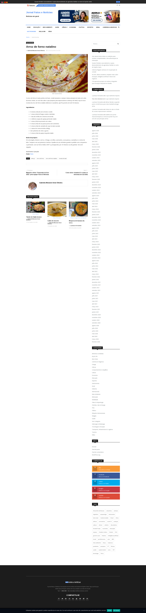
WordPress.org (96, 455)
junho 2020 (95, 331)
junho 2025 (95, 168)
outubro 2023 (95, 222)
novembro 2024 (96, 187)
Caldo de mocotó (53, 221)
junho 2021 (95, 298)
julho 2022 (95, 263)
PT (108, 546)
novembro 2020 (96, 317)
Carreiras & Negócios (110, 27)
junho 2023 (95, 233)
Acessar (94, 447)
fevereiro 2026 (96, 147)
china (117, 518)
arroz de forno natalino (51, 158)
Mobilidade (95, 399)
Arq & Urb (42, 31)
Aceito (109, 610)
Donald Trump (96, 528)
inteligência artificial (113, 535)
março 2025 (95, 176)
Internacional (95, 391)
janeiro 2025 (95, 182)
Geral (98, 27)
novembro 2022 (96, 252)
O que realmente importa (112, 95)
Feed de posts (96, 449)
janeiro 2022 (95, 279)
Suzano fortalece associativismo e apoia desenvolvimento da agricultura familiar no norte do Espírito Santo (43, 1)
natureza (110, 543)
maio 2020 (95, 333)
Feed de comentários (98, 452)
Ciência (64, 27)
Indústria (94, 389)
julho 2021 (95, 296)
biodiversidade (104, 518)
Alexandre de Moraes (98, 511)
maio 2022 (95, 268)
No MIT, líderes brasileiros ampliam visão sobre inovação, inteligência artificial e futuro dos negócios (105, 76)
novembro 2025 (96, 155)
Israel (94, 539)
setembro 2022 (96, 258)
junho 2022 (95, 266)
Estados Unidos (103, 532)
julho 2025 (95, 166)
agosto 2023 (95, 228)
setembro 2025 (96, 160)
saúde (94, 550)
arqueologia (103, 514)
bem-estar (95, 518)
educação (112, 528)
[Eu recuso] (144, 610)
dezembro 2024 (96, 185)
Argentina (95, 514)
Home (29, 27)
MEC (113, 539)
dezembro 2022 (96, 250)
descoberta (114, 525)
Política (81, 27)
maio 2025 (95, 171)
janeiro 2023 (95, 247)
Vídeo (50, 31)
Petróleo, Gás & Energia (98, 405)
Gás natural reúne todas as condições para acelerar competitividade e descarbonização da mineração (105, 58)
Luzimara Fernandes (75, 225)
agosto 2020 (95, 325)
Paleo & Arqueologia (97, 402)
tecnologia (95, 553)
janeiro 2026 (95, 149)
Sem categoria (96, 421)
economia (105, 528)
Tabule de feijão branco (34, 217)
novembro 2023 (96, 220)
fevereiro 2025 (96, 179)
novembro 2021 (96, 285)
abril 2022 (94, 271)
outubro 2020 (95, 320)
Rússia (112, 546)
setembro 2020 (96, 323)
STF (113, 550)
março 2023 (95, 241)
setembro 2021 (96, 290)
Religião (94, 416)
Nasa (104, 543)
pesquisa (103, 546)
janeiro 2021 (95, 312)
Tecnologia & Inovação (98, 427)
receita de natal (62, 158)
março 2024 (95, 209)
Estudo (111, 532)
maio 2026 (95, 139)
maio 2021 (95, 301)
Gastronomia (31, 31)
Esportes (90, 27)
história (104, 535)
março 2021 (95, 306)
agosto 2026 (95, 130)
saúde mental (102, 550)
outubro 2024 (95, 190)
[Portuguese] (4, 2)
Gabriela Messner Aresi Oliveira (36, 50)
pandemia (95, 546)
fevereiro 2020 (96, 342)
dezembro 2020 (96, 315)
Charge (94, 364)
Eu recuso (116, 610)
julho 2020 (95, 328)
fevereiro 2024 (96, 212)
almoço (33, 158)
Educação (36, 27)
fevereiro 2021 (96, 309)
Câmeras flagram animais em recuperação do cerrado (86, 1)
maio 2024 (95, 204)
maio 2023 (95, 236)
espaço (95, 532)
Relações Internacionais (98, 413)
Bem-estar (95, 359)
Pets (93, 408)
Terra (31, 154)
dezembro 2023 (96, 217)
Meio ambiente (47, 27)
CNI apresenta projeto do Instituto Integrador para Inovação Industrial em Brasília (104, 82)
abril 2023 (94, 239)
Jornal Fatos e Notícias (39, 12)
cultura (95, 525)
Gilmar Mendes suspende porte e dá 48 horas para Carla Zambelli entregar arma (105, 104)
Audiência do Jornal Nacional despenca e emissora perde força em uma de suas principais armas (105, 116)
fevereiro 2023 (96, 244)
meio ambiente (97, 543)
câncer (100, 525)
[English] (2, 2)
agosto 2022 (95, 260)
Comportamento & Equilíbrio (100, 370)
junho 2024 (95, 201)
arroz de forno (40, 158)
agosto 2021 (95, 293)
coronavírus (102, 521)
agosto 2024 (95, 195)
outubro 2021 (95, 287)
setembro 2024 (96, 193)
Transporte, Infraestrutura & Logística (102, 429)
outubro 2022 (95, 255)
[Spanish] (7, 2)
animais (116, 511)
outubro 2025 (95, 157)
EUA (116, 532)
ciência (95, 521)
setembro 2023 (96, 225)
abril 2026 (94, 141)
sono (109, 550)
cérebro (107, 525)
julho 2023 (95, 231)
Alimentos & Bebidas (98, 353)
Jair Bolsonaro (101, 539)
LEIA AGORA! (65, 20)
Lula (109, 539)
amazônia (109, 511)
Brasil (112, 518)
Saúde (57, 27)
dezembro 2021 (96, 282)
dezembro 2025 (96, 152)
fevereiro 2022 (96, 277)
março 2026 (95, 144)
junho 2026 (95, 136)
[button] (117, 2)
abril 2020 (94, 336)
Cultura (94, 372)
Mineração (95, 397)
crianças (116, 521)
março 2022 (95, 274)
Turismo (94, 432)
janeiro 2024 (95, 214)
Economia (72, 27)
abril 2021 (94, 304)
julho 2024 (95, 198)
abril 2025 (94, 174)
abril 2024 (94, 206)
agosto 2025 (95, 163)
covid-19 (109, 521)
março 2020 (95, 339)
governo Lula (96, 535)
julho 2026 (95, 133)
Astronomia (112, 514)
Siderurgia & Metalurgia (98, 424)
